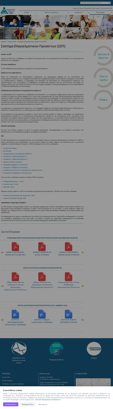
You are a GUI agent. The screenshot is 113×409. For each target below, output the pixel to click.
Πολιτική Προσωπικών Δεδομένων (47, 399)
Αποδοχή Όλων (10, 404)
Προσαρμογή (42, 404)
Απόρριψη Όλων (27, 404)
